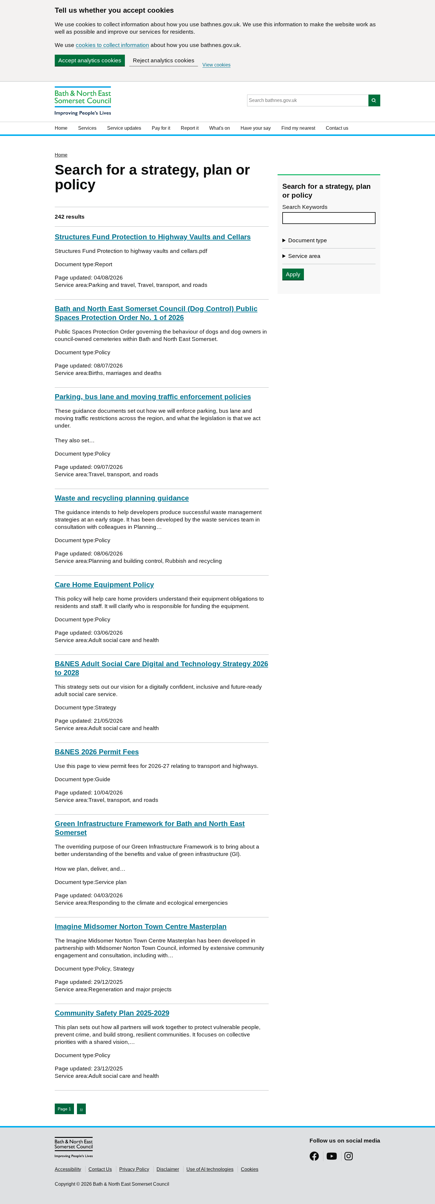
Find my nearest (298, 128)
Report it (190, 128)
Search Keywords (305, 207)
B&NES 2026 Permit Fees (97, 752)
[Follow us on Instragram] (348, 1158)
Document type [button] (307, 240)
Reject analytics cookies (163, 60)
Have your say (256, 128)
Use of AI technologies (209, 1169)
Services (87, 128)
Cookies (249, 1169)
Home (61, 128)
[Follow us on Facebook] (314, 1158)
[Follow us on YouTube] (331, 1158)
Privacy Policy (134, 1169)
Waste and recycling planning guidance (122, 498)
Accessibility (68, 1169)
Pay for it (161, 128)
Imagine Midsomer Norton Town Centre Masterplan (141, 926)
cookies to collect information (112, 45)
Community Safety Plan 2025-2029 (112, 1013)
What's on (219, 128)
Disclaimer (168, 1169)
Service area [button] (304, 256)
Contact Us (100, 1169)
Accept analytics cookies (89, 60)
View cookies (216, 64)
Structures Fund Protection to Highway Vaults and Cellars (153, 237)
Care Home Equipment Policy (104, 585)
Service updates (124, 128)
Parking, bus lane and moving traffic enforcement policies (153, 397)
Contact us (337, 128)
